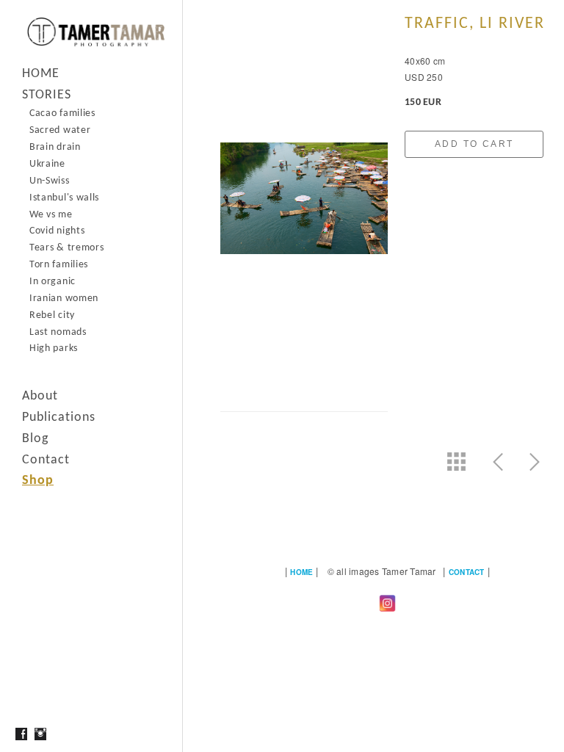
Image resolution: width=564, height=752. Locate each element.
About (40, 396)
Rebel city (52, 315)
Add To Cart (474, 144)
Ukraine (47, 164)
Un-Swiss (49, 181)
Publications (58, 417)
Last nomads (58, 332)
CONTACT (467, 572)
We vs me (51, 214)
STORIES (46, 95)
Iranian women (63, 298)
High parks (53, 348)
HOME (40, 74)
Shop (38, 481)
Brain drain (55, 147)
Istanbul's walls (64, 197)
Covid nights (56, 230)
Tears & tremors (66, 247)
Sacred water (59, 130)
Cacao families (62, 113)
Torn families (58, 264)
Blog (35, 439)
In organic (52, 281)
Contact (46, 460)
